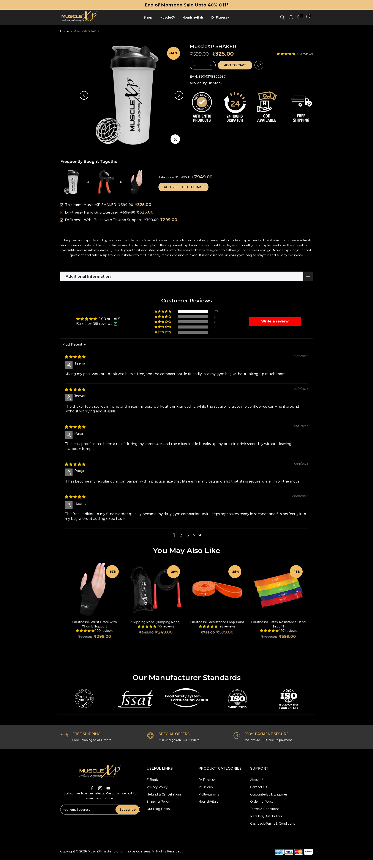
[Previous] (84, 95)
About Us (257, 780)
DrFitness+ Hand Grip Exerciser (91, 212)
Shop (148, 17)
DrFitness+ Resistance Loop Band (217, 622)
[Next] (179, 95)
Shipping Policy (158, 801)
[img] (75, 357)
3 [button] (188, 535)
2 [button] (181, 535)
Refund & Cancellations (164, 794)
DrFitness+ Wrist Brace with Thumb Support (103, 220)
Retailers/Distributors (266, 816)
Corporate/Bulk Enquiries (269, 794)
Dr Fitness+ (220, 17)
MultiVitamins (208, 794)
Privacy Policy (157, 787)
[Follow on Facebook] (92, 788)
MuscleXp (205, 787)
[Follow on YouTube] (108, 788)
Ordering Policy (261, 801)
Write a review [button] (275, 321)
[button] (286, 54)
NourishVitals (193, 17)
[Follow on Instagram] (100, 788)
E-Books (153, 780)
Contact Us (258, 787)
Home (64, 31)
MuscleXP (167, 17)
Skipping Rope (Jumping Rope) (155, 622)
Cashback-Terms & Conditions (272, 823)
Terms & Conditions (264, 809)
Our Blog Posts (158, 809)
